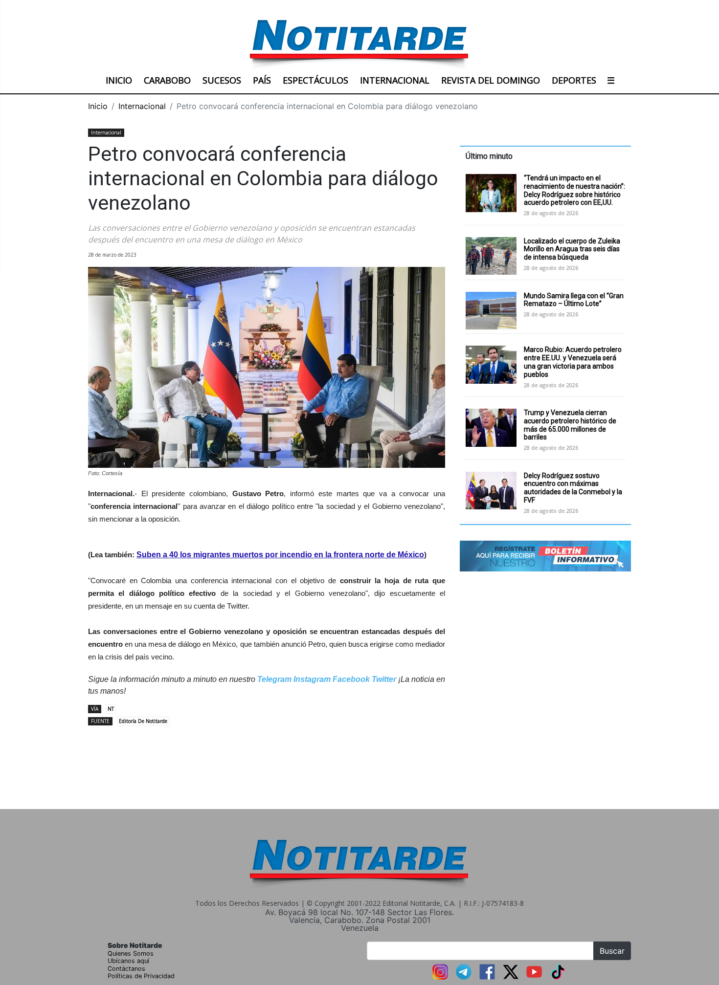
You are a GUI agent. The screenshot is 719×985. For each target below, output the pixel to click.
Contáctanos (126, 968)
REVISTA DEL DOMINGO (490, 80)
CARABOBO (167, 80)
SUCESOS (221, 80)
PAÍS (262, 80)
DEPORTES (574, 80)
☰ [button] (611, 80)
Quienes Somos (131, 953)
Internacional (142, 106)
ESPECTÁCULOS (315, 80)
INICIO (119, 80)
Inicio (98, 106)
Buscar (612, 951)
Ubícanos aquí (128, 960)
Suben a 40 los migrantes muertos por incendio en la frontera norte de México (280, 554)
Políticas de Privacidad (141, 976)
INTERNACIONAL (394, 80)
